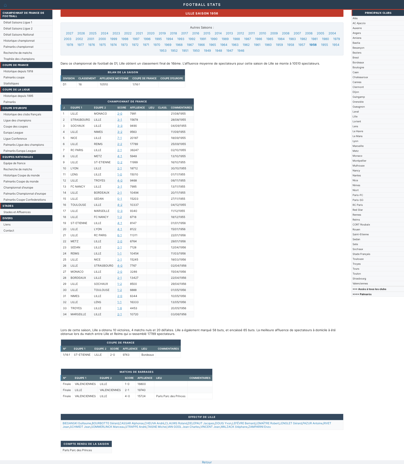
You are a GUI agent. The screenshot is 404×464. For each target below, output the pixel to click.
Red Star (358, 209)
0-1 (119, 198)
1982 (303, 39)
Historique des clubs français (22, 114)
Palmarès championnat (18, 46)
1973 (124, 45)
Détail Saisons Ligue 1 (18, 22)
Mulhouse (358, 165)
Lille (355, 116)
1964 (223, 45)
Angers (357, 33)
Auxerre (357, 28)
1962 (246, 45)
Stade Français (361, 254)
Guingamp (359, 96)
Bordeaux (358, 62)
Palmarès (10, 102)
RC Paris (358, 205)
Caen (356, 72)
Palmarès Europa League (20, 150)
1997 (136, 39)
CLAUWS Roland (176, 423)
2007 (297, 33)
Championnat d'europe (18, 187)
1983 (292, 39)
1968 (179, 45)
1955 (324, 45)
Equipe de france (14, 163)
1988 (236, 39)
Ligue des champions (17, 120)
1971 (146, 45)
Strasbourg (359, 278)
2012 (240, 33)
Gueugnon (359, 106)
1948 (218, 50)
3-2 (119, 132)
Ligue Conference (15, 138)
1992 (191, 39)
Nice (355, 180)
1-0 (119, 174)
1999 (113, 39)
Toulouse (358, 259)
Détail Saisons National (19, 34)
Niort (356, 190)
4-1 (119, 156)
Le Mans (358, 136)
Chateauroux (360, 77)
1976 (91, 45)
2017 (184, 33)
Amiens (357, 38)
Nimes (356, 185)
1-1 (119, 253)
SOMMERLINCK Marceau (108, 426)
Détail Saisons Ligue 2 (18, 28)
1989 (225, 39)
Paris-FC (358, 195)
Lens (355, 126)
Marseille (358, 146)
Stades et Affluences (17, 212)
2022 (128, 33)
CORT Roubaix (361, 224)
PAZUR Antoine (313, 423)
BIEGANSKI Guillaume (77, 423)
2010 (262, 33)
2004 (332, 33)
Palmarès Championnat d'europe (25, 193)
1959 (279, 45)
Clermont (358, 87)
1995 (158, 39)
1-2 (119, 217)
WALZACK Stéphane (234, 426)
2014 (218, 33)
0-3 (120, 211)
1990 (213, 39)
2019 (162, 33)
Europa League (13, 132)
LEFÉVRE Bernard (243, 423)
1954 (335, 45)
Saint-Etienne (361, 234)
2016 (195, 33)
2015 (206, 33)
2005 (320, 33)
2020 (151, 33)
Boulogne (358, 67)
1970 (156, 45)
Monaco (357, 155)
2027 (69, 33)
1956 (313, 45)
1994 (169, 39)
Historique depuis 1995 (18, 96)
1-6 (119, 308)
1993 (180, 39)
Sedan (356, 239)
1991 (203, 39)
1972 (135, 45)
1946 (240, 50)
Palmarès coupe (14, 77)
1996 (147, 39)
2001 (90, 39)
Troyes (357, 263)
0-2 (119, 162)
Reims (356, 219)
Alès (355, 18)
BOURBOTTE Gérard (105, 423)
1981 (314, 39)
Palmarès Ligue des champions (24, 144)
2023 (116, 33)
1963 (234, 45)
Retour (207, 462)
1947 (229, 50)
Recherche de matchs (18, 52)
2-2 (119, 144)
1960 (268, 45)
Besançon (358, 47)
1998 (124, 39)
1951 (185, 50)
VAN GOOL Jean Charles (183, 426)
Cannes (357, 82)
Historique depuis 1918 (18, 71)
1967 (190, 45)
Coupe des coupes (16, 126)
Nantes (357, 175)
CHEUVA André (154, 423)
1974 (113, 45)
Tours (356, 268)
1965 (212, 45)
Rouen (356, 229)
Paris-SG (358, 200)
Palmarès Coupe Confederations (25, 199)
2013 (229, 33)
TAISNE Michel (157, 426)
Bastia (356, 42)
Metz (356, 150)
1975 (102, 45)
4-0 (120, 180)
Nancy (356, 170)
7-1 (119, 138)
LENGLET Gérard (291, 423)
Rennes (357, 214)
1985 (269, 39)
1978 (69, 45)
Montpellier (359, 160)
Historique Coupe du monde (22, 175)
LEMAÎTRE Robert (267, 423)
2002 (79, 39)
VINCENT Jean (210, 426)
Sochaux (358, 249)
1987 (247, 39)
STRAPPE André (136, 426)
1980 (325, 39)
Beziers (357, 52)
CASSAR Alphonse (131, 423)
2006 (309, 33)
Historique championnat (19, 40)
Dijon (356, 92)
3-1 (119, 119)
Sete (355, 244)
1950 (196, 50)
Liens (7, 224)
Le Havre (358, 131)
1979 (336, 39)
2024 (104, 33)
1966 (201, 45)
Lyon (355, 141)
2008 (285, 33)
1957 (301, 45)
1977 (80, 45)
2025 (93, 33)
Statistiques (11, 83)
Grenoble (358, 101)
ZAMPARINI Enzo (259, 426)
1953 (162, 50)
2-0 (119, 113)
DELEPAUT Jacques (201, 423)
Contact (9, 230)
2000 (102, 39)
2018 (173, 33)
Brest (356, 57)
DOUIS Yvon (223, 423)
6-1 (119, 235)
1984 (281, 39)
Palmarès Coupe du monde (21, 181)
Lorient (357, 121)
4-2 (119, 205)
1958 (290, 45)
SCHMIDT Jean (80, 426)
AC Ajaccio (359, 23)
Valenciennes (360, 283)
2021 (139, 33)
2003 (67, 39)
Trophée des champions (19, 59)
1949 (207, 50)
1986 (258, 39)
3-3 (120, 125)
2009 (274, 33)
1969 (167, 45)
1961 (257, 45)
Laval (356, 111)
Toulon (357, 273)
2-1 (119, 150)
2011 (251, 33)
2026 (81, 33)
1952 (174, 50)
